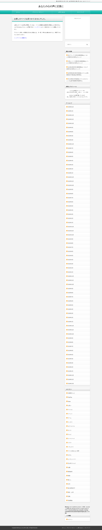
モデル (69, 455)
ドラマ (69, 442)
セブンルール (71, 426)
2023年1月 (70, 173)
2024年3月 (70, 140)
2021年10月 (71, 234)
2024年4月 (70, 135)
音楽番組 (70, 500)
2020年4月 (70, 309)
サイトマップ (87, 1)
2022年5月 (70, 206)
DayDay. (70, 397)
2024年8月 (70, 131)
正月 (69, 484)
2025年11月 (71, 107)
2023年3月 (70, 164)
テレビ (69, 434)
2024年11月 (71, 119)
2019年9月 (70, 338)
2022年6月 (70, 201)
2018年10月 (71, 383)
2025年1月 (70, 111)
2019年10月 (71, 334)
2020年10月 (71, 284)
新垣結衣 (70, 471)
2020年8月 (70, 292)
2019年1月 (70, 371)
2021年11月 (71, 230)
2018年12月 (71, 375)
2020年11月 (71, 280)
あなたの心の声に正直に (51, 6)
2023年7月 (70, 148)
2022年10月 (71, 185)
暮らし (69, 479)
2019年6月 (70, 350)
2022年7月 (70, 197)
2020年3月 (70, 313)
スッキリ (70, 422)
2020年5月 (70, 305)
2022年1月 (70, 222)
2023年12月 (71, 144)
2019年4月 (70, 358)
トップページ (37, 27)
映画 (69, 475)
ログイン (70, 519)
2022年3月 (70, 214)
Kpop (69, 401)
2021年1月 (70, 272)
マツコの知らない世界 (73, 451)
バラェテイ (71, 446)
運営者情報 (72, 1)
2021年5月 (70, 255)
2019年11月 (71, 329)
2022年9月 (70, 189)
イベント (70, 413)
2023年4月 (70, 160)
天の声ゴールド (72, 463)
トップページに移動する (20, 37)
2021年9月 (70, 239)
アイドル (70, 409)
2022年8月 (70, 193)
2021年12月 (71, 226)
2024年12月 (71, 115)
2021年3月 (70, 263)
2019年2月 (70, 367)
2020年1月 (70, 321)
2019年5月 (70, 354)
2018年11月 (71, 379)
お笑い (69, 405)
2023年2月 (70, 168)
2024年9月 (70, 127)
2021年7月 (70, 247)
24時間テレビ (71, 393)
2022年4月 (70, 210)
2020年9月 (70, 288)
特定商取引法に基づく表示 (63, 1)
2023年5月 (70, 156)
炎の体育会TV (71, 488)
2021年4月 (70, 259)
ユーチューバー (72, 459)
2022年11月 (71, 181)
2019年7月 (70, 346)
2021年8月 (70, 243)
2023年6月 (70, 152)
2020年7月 (70, 296)
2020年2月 (70, 317)
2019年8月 (70, 342)
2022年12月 (71, 177)
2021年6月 (70, 251)
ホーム (18, 12)
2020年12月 (71, 276)
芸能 (69, 496)
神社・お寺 (71, 492)
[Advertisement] (77, 28)
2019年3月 (70, 363)
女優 (69, 467)
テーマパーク (71, 438)
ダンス (69, 430)
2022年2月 (70, 218)
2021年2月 (70, 268)
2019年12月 (71, 325)
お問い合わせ (79, 1)
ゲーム (69, 418)
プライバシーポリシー (38, 12)
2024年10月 (71, 123)
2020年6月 (70, 301)
